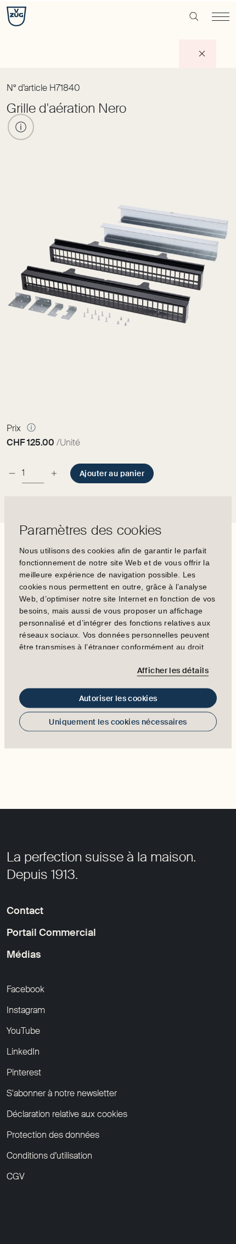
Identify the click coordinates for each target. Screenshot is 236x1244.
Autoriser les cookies (118, 698)
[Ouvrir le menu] (220, 16)
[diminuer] (12, 473)
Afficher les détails (173, 670)
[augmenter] (53, 473)
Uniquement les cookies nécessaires (118, 721)
